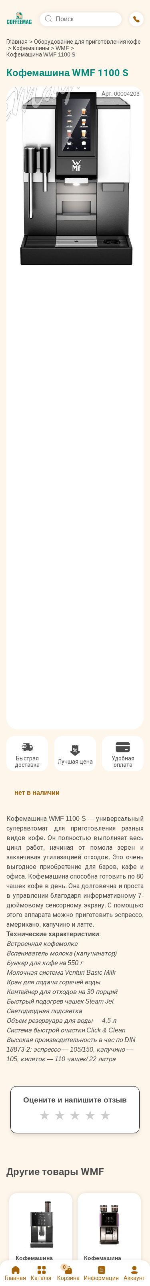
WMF (62, 48)
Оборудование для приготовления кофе (87, 41)
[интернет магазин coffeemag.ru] (19, 19)
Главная (19, 41)
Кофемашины (31, 48)
